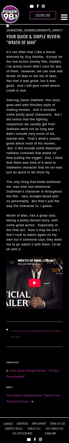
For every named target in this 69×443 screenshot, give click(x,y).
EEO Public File (55, 428)
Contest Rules (13, 428)
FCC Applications (23, 433)
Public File (34, 428)
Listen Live (43, 15)
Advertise (22, 423)
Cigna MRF (50, 433)
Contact (8, 424)
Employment (39, 423)
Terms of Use (57, 423)
